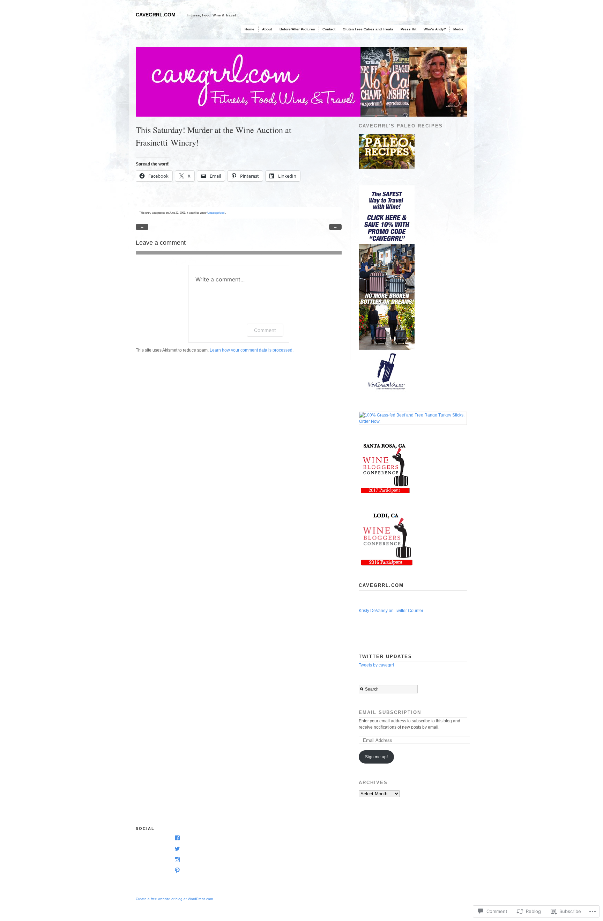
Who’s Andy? (435, 29)
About (267, 29)
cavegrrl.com (156, 14)
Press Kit (408, 29)
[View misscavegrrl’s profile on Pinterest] (176, 870)
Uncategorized (215, 212)
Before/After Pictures (297, 29)
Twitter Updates (385, 656)
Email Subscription (390, 712)
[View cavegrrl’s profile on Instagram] (176, 859)
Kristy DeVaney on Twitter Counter (391, 610)
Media (458, 29)
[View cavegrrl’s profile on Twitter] (176, 848)
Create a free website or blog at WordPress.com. (175, 899)
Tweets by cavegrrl (376, 665)
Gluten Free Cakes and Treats (368, 29)
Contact (328, 29)
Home (249, 29)
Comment (265, 330)
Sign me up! (376, 756)
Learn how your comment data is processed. (251, 350)
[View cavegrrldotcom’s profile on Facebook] (176, 838)
